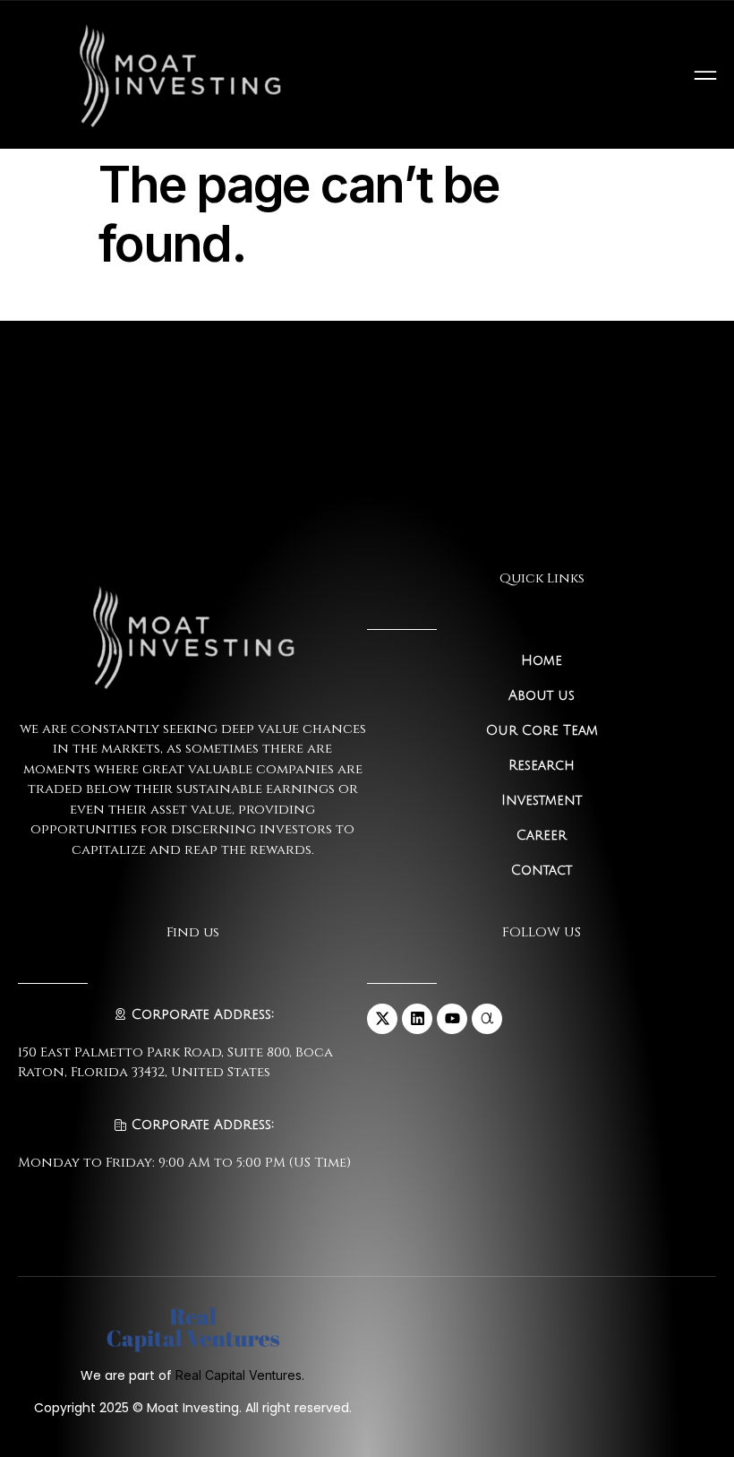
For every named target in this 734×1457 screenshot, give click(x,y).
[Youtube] (452, 1019)
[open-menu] (705, 75)
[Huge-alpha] (487, 1019)
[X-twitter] (382, 1019)
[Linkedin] (417, 1019)
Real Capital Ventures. (239, 1375)
